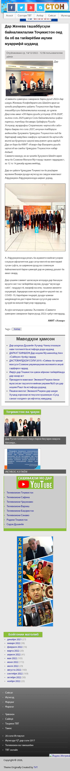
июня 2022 (12, 662)
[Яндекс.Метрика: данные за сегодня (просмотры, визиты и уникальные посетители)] (59, 756)
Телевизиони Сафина (18, 497)
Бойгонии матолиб (23, 634)
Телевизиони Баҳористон (20, 510)
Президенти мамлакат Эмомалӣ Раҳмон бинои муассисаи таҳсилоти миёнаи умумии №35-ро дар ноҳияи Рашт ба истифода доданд (36, 383)
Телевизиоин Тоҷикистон (20, 492)
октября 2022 (14, 677)
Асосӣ (9, 15)
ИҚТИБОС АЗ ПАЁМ (16, 471)
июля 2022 (12, 666)
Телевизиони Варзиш (18, 506)
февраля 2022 (14, 647)
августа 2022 (14, 669)
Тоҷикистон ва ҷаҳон (22, 412)
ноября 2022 (13, 681)
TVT (36, 767)
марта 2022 (13, 650)
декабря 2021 (14, 639)
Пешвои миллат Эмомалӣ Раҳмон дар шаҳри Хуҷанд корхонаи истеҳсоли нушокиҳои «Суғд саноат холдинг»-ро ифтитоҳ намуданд (34, 395)
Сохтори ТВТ (25, 15)
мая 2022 (12, 658)
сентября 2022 (15, 673)
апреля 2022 (13, 654)
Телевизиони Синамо (18, 515)
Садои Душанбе (15, 524)
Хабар (17, 329)
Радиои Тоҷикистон (17, 519)
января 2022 (13, 643)
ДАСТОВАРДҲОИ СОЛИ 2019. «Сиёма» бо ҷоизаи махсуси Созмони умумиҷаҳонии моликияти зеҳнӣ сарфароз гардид (36, 364)
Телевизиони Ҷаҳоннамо (20, 501)
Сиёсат (52, 15)
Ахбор (40, 15)
